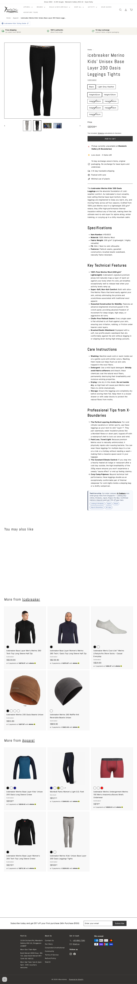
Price (90, 122)
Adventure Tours (31, 12)
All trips (108, 507)
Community (49, 951)
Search (48, 962)
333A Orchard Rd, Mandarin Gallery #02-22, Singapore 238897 (31, 943)
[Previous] (5, 125)
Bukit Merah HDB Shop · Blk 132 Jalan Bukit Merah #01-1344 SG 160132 (31, 956)
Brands (40, 7)
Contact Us (49, 940)
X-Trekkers (121, 493)
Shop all (78, 7)
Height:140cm (111, 101)
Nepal (116, 503)
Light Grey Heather (106, 87)
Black (91, 87)
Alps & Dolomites (97, 507)
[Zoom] (42, 80)
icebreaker (92, 80)
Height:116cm (110, 108)
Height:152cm (95, 108)
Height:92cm (94, 95)
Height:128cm (95, 101)
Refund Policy (50, 958)
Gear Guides (106, 7)
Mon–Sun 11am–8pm (28, 949)
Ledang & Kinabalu (97, 503)
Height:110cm (95, 114)
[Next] (79, 125)
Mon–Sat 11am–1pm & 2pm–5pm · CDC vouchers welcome (31, 965)
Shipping (101, 133)
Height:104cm (110, 95)
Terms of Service (52, 955)
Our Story (49, 944)
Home (8, 18)
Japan (109, 503)
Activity (91, 7)
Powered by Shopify (76, 979)
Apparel (27, 7)
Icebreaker (31, 599)
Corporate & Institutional (55, 948)
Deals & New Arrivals (58, 7)
